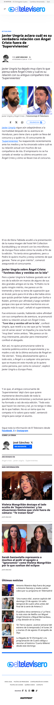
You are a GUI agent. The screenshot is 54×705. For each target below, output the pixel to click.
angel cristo (7, 461)
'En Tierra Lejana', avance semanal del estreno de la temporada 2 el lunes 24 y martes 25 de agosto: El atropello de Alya (34, 629)
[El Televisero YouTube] (33, 691)
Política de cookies (16, 685)
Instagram (22, 430)
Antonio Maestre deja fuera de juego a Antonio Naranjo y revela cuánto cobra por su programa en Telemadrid (34, 588)
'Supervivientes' (10, 141)
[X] (30, 57)
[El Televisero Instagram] (29, 691)
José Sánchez (22, 57)
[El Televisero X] (26, 691)
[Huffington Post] (26, 698)
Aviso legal (8, 682)
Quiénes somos (30, 685)
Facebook (7, 430)
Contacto (39, 685)
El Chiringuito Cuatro (20, 2)
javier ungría (18, 461)
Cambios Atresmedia (37, 2)
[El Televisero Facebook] (22, 691)
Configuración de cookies (39, 682)
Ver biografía (20, 446)
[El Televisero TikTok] (36, 691)
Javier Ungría (9, 127)
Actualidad (6, 31)
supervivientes (32, 461)
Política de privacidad (21, 682)
